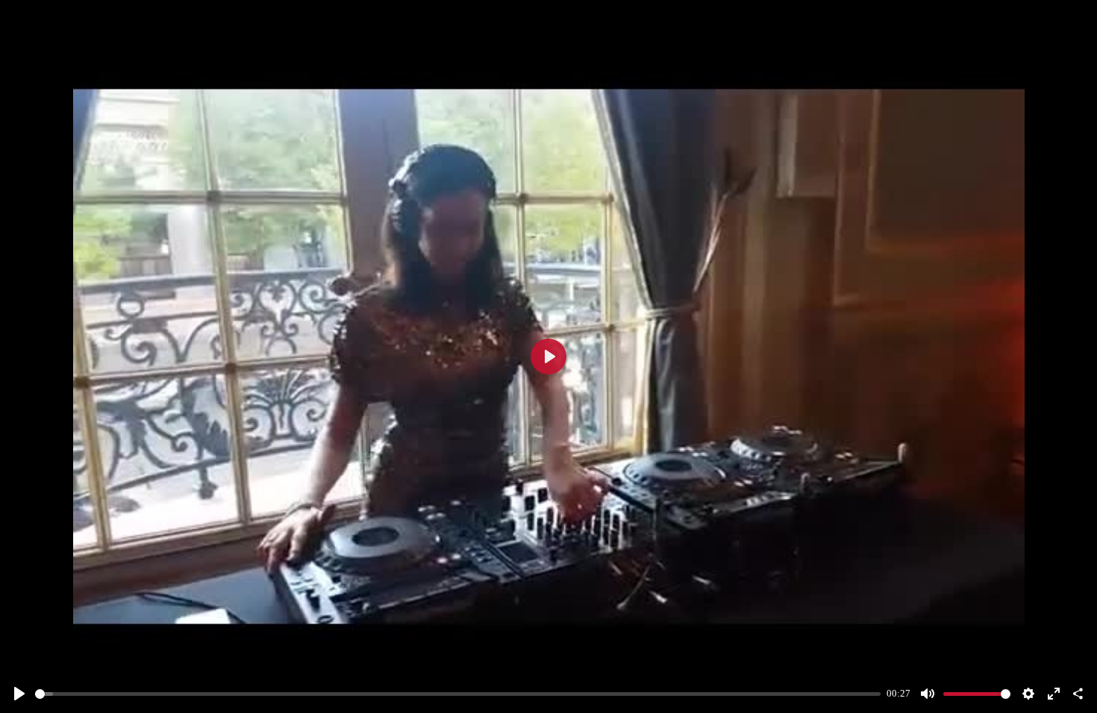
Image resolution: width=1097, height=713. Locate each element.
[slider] (458, 694)
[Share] (1078, 694)
